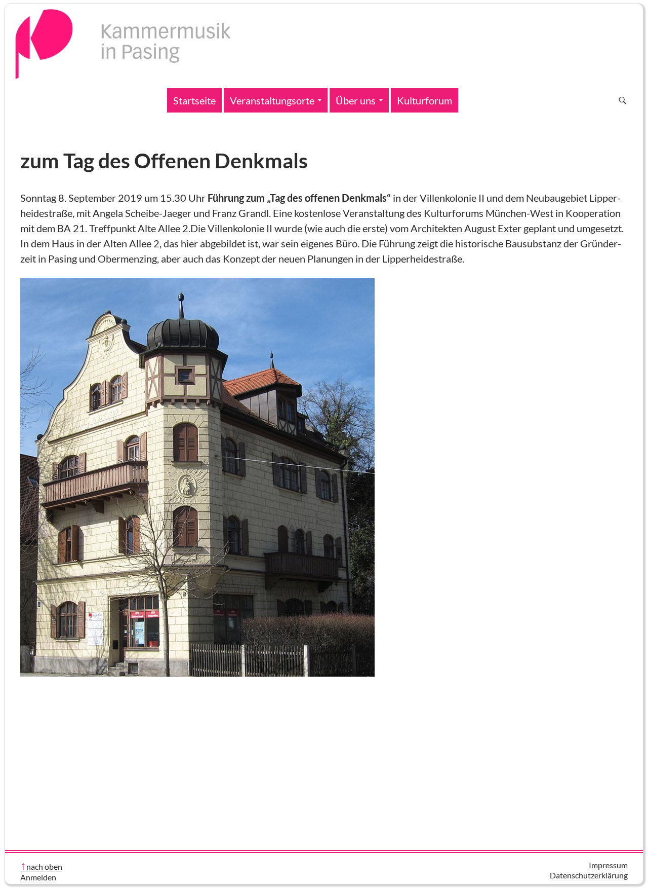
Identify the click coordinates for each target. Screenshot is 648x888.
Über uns (356, 100)
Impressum (608, 865)
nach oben (44, 866)
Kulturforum (424, 100)
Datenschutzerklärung (589, 875)
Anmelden (38, 877)
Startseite (194, 100)
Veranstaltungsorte (272, 100)
